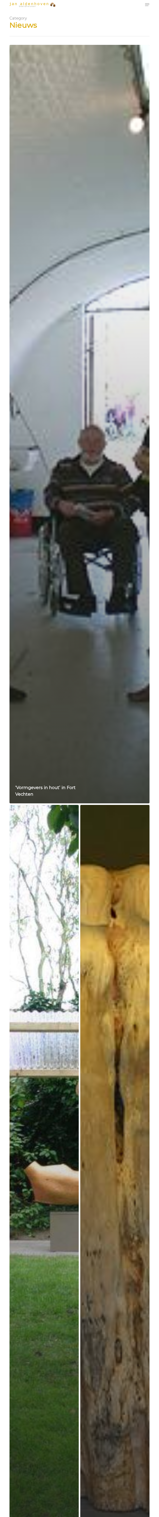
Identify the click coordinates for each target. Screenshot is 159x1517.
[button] (147, 5)
